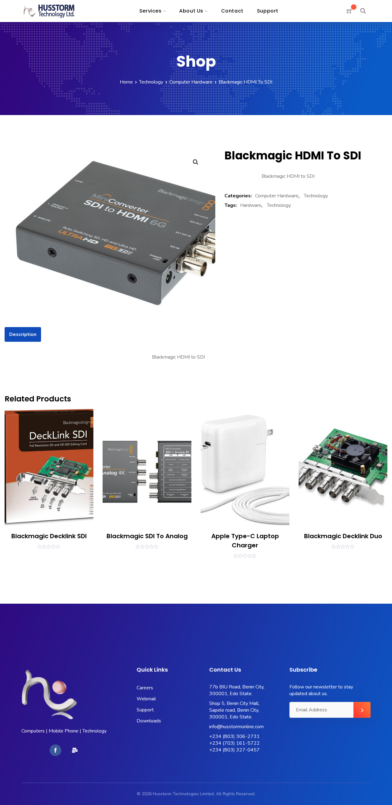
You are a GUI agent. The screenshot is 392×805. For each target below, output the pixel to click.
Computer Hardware (191, 82)
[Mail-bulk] (75, 750)
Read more (23, 556)
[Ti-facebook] (55, 750)
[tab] (23, 334)
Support (145, 709)
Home (126, 82)
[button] (195, 162)
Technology (151, 82)
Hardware (250, 205)
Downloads (149, 720)
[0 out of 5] (49, 546)
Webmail (146, 698)
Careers (145, 687)
